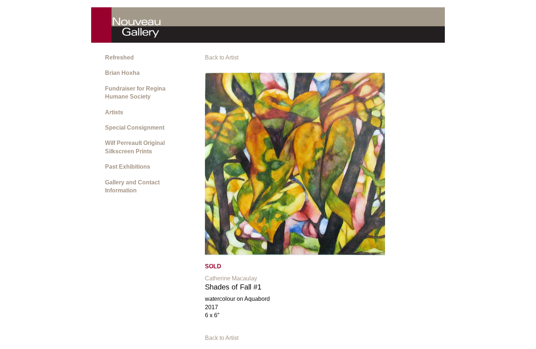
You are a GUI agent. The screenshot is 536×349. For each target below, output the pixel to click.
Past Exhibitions (127, 167)
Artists (114, 112)
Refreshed (119, 57)
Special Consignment (134, 127)
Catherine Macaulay (231, 278)
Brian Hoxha (122, 73)
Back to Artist (221, 57)
